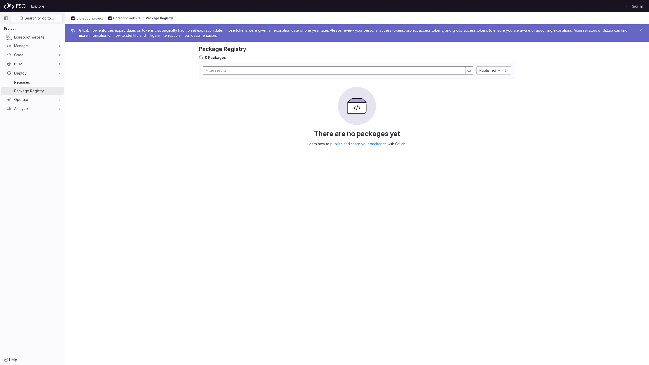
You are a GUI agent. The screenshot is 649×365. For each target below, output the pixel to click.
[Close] (641, 30)
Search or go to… (39, 18)
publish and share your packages (358, 144)
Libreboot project (89, 18)
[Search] (469, 70)
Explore (37, 6)
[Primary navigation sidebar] (6, 18)
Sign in (637, 6)
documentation (203, 35)
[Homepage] (15, 6)
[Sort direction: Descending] (507, 70)
